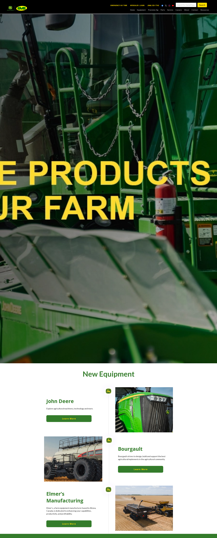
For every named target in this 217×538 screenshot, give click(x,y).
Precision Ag (153, 10)
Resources (204, 10)
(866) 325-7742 (153, 5)
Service (170, 10)
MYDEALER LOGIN (137, 5)
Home (132, 10)
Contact (195, 10)
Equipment (141, 10)
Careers (179, 10)
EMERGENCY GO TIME (118, 5)
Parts (163, 10)
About (186, 10)
